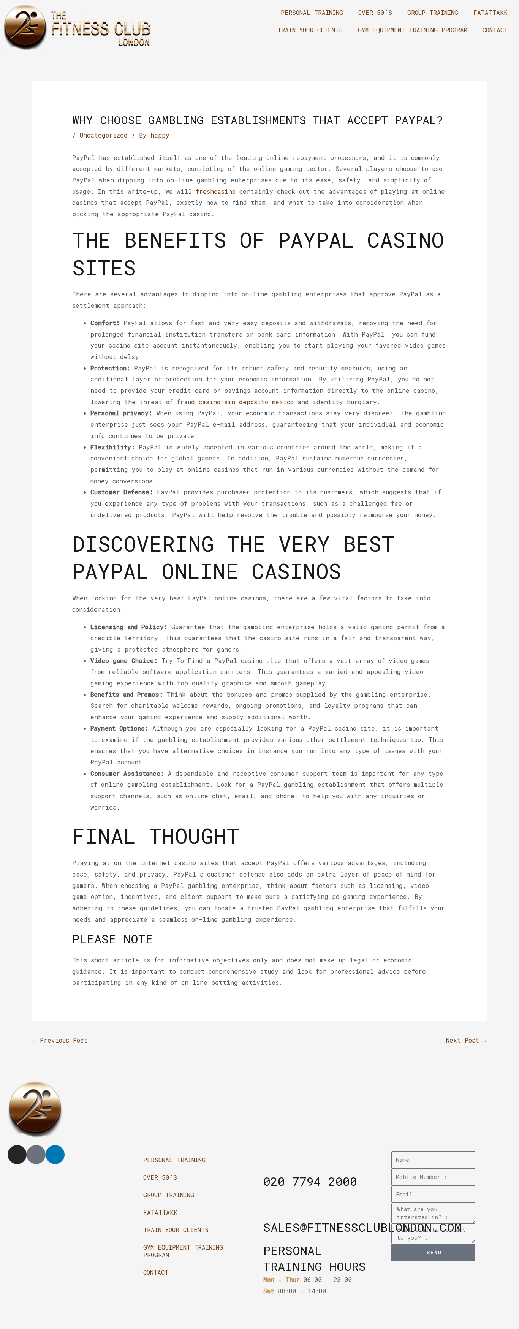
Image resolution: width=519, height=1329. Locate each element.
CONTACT (495, 30)
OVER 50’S (375, 12)
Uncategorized (104, 135)
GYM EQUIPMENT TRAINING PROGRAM (412, 30)
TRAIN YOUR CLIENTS (310, 30)
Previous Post (59, 1040)
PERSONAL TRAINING (312, 12)
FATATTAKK (490, 12)
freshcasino (216, 191)
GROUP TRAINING (432, 12)
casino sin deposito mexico (246, 402)
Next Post (466, 1040)
